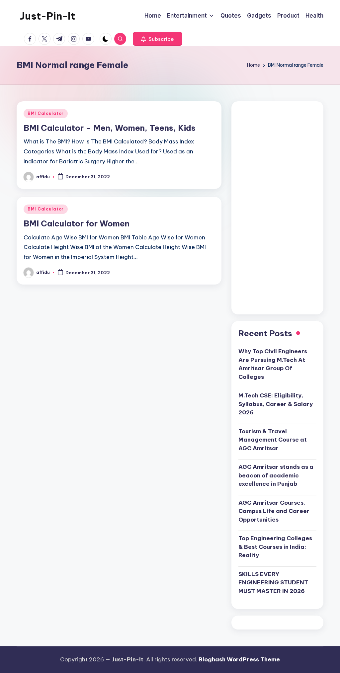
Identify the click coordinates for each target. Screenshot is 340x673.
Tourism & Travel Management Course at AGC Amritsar (272, 440)
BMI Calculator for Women (76, 223)
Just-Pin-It (47, 16)
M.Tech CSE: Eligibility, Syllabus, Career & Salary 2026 (275, 404)
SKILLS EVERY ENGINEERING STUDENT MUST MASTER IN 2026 (273, 582)
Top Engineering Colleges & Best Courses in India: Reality (275, 547)
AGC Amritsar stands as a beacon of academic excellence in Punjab (275, 475)
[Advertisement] (277, 207)
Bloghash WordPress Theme (239, 659)
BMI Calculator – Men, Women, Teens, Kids (110, 128)
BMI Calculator (46, 113)
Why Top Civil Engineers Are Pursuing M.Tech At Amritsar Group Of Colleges (272, 364)
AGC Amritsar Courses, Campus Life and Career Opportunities (273, 511)
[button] (157, 39)
